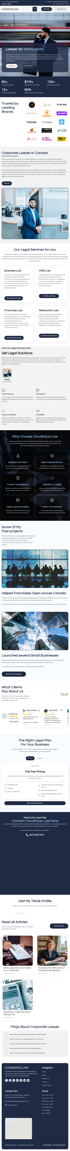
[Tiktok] (13, 1080)
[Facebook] (28, 1080)
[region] (35, 1144)
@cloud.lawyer (19, 913)
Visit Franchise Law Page (14, 337)
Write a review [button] (14, 721)
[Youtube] (24, 1080)
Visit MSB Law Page (49, 296)
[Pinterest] (17, 1080)
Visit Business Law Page (13, 298)
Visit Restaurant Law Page (49, 335)
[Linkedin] (10, 1080)
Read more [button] (29, 725)
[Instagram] (6, 1080)
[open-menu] (35, 9)
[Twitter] (21, 1080)
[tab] (30, 758)
